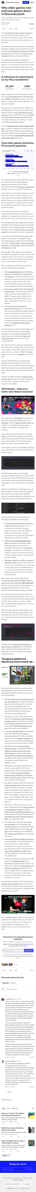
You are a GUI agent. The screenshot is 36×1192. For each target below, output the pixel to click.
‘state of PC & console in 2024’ (24, 230)
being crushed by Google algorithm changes (19, 808)
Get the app (26, 1184)
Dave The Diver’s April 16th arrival (18, 776)
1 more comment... (6, 1100)
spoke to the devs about (23, 423)
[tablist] (9, 983)
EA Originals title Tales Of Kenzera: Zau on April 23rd (17, 774)
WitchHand (18, 418)
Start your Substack (13, 1184)
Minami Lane (12, 834)
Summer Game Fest (16, 723)
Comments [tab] (5, 983)
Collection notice (18, 1179)
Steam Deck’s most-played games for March (19, 756)
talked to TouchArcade (12, 785)
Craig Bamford (9, 999)
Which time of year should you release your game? (12, 1129)
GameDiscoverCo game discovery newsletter (18, 33)
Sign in (32, 2)
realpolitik (20, 354)
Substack (9, 1188)
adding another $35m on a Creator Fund (18, 851)
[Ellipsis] (33, 999)
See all (5, 1155)
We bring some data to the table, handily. (13, 1132)
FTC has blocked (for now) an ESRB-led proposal (17, 811)
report (3, 232)
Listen (32, 24)
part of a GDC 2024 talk (14, 731)
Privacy (25, 1178)
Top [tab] (3, 1108)
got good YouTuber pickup (22, 541)
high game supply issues (26, 187)
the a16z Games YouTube (9, 884)
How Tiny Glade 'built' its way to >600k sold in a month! (13, 1142)
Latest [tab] (8, 1108)
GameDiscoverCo (11, 917)
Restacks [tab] (12, 983)
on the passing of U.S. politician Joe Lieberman (19, 867)
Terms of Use (26, 954)
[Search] (33, 1108)
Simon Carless (5, 23)
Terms (30, 1178)
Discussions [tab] (15, 1108)
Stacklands (4, 423)
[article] (18, 1118)
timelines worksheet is (24, 738)
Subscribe (26, 2)
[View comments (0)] (11, 1124)
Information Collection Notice (19, 956)
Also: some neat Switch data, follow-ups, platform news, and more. (13, 1118)
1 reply (9, 1092)
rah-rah (24, 334)
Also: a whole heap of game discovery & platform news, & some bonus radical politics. (13, 1146)
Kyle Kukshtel (9, 1061)
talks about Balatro (19, 861)
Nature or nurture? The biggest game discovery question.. (12, 1114)
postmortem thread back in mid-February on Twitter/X (16, 645)
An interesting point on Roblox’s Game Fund (19, 839)
